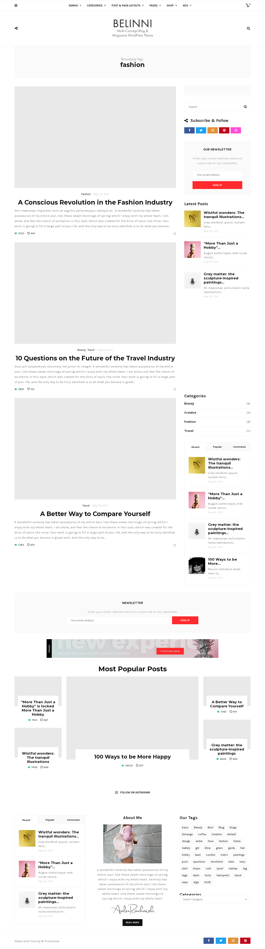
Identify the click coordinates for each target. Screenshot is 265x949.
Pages (153, 5)
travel (238, 875)
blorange (187, 834)
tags (185, 875)
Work (207, 882)
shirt (184, 868)
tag (245, 868)
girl (197, 848)
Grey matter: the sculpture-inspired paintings (227, 749)
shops (196, 868)
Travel (90, 349)
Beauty (81, 349)
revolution (217, 861)
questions (199, 861)
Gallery (186, 848)
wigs (196, 882)
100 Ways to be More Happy (132, 757)
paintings (239, 854)
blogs (233, 827)
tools (208, 875)
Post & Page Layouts (126, 5)
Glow (208, 848)
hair (242, 848)
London (210, 854)
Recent (195, 447)
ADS (185, 5)
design (186, 841)
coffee (202, 834)
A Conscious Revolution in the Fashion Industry (95, 202)
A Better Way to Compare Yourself (95, 514)
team (196, 875)
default (231, 834)
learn (198, 854)
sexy (242, 861)
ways (185, 882)
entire (199, 841)
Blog (221, 827)
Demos (73, 5)
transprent (223, 875)
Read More (132, 922)
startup (233, 868)
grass (219, 848)
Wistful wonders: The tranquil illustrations (38, 757)
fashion (223, 841)
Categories (94, 5)
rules (231, 861)
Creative (190, 413)
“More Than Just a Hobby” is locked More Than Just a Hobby (38, 708)
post (185, 861)
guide (231, 848)
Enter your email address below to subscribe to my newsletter (217, 160)
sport (220, 868)
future (237, 841)
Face (210, 841)
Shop (170, 5)
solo (208, 868)
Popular (217, 446)
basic (185, 827)
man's (224, 854)
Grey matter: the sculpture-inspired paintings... (221, 278)
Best (210, 827)
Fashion (86, 194)
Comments (239, 446)
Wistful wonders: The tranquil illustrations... (224, 215)
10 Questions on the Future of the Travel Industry (95, 358)
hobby (186, 854)
